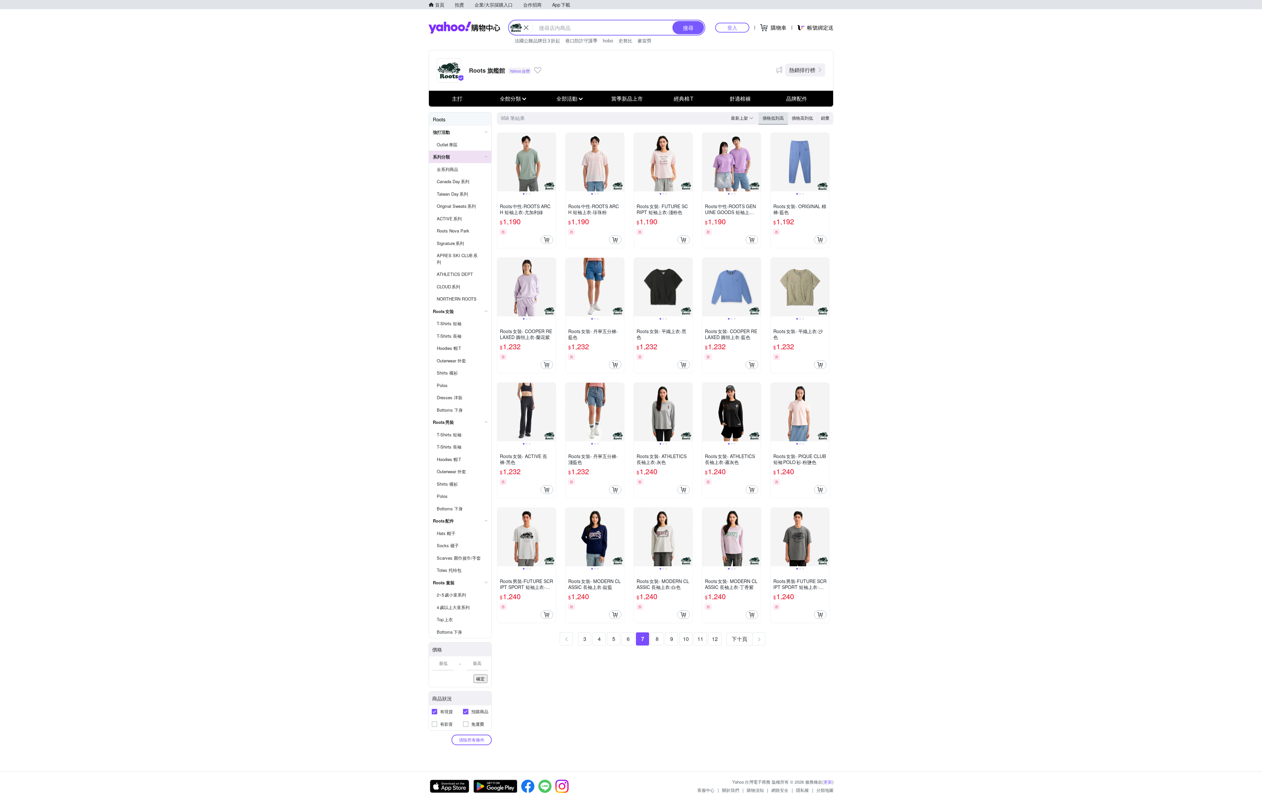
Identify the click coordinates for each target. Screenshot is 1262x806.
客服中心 (705, 790)
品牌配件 (796, 98)
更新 (828, 782)
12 (715, 639)
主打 (457, 98)
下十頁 (739, 639)
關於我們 (730, 790)
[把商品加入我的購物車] (547, 239)
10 (686, 639)
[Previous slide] (501, 162)
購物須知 (755, 790)
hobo (608, 40)
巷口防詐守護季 (581, 40)
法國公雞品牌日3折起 (537, 40)
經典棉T (683, 98)
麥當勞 (644, 40)
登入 (732, 27)
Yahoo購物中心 (464, 28)
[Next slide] (551, 162)
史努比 (625, 40)
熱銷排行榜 (802, 70)
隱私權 (802, 790)
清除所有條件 (471, 740)
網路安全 (779, 790)
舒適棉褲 (740, 98)
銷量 (825, 118)
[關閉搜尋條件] (526, 28)
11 (700, 639)
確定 (480, 678)
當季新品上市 (627, 98)
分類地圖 (824, 790)
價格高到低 (802, 118)
